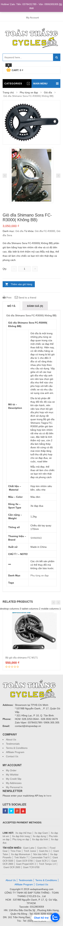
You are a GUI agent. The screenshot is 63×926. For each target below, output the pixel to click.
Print (8, 297)
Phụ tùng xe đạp (29, 92)
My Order (11, 770)
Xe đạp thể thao (23, 833)
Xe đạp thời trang (21, 836)
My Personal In (14, 787)
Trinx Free (15, 851)
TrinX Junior (30, 851)
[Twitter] (11, 811)
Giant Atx (42, 848)
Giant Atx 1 (44, 851)
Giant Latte (28, 848)
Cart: (15, 70)
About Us (11, 739)
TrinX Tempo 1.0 (47, 864)
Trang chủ (8, 92)
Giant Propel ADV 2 (26, 864)
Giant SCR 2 (42, 861)
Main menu (40, 83)
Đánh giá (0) (35, 306)
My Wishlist (12, 774)
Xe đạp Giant (41, 833)
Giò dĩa (48, 92)
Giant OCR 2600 (12, 867)
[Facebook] (5, 811)
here (48, 795)
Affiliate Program (15, 752)
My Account (32, 17)
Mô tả (11, 306)
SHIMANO (36, 538)
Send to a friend (27, 297)
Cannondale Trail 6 (40, 857)
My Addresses (14, 783)
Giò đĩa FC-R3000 (45, 231)
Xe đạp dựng (39, 836)
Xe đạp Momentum (20, 854)
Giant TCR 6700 (31, 867)
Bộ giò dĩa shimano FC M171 (21, 657)
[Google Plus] (17, 811)
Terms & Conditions (16, 748)
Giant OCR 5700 (24, 861)
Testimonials (13, 743)
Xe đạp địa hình (40, 839)
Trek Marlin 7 (21, 857)
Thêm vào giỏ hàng (21, 284)
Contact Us (12, 756)
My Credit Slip (13, 778)
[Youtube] (23, 811)
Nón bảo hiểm (40, 854)
